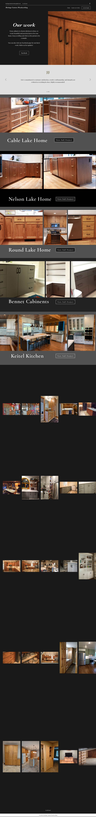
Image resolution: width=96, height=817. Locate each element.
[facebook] (90, 3)
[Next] (90, 80)
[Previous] (5, 80)
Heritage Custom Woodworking (17, 7)
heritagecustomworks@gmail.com (13, 3)
